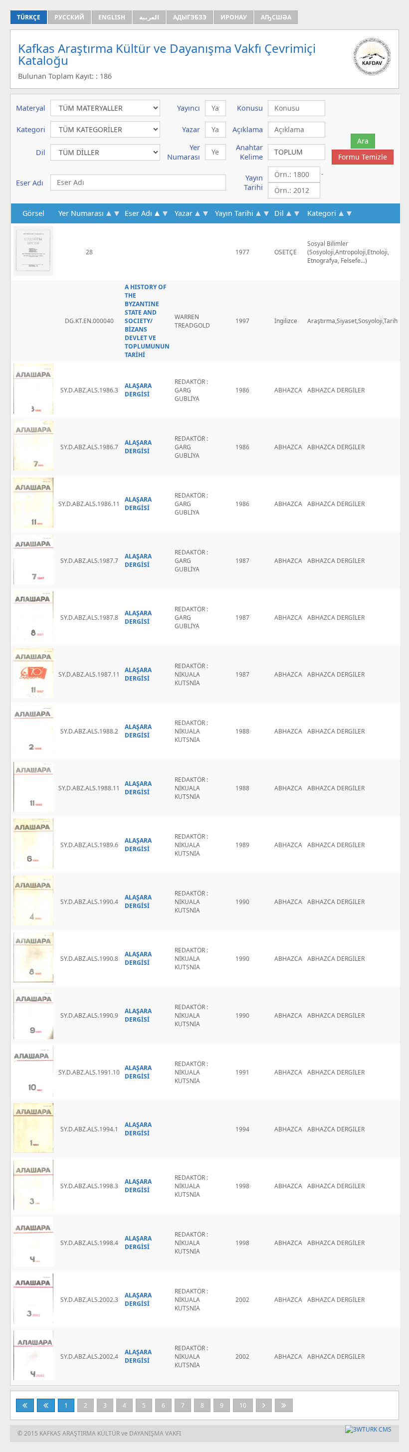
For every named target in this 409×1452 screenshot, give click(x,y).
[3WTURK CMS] (368, 1429)
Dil (279, 213)
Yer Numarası (81, 213)
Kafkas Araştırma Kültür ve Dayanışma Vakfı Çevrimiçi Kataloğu (167, 54)
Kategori (321, 213)
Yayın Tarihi (234, 213)
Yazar (184, 213)
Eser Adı (138, 213)
